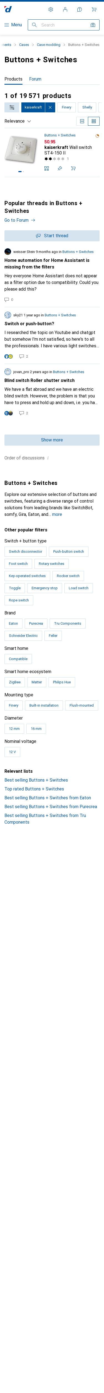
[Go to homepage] (8, 9)
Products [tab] (13, 79)
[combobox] (11, 107)
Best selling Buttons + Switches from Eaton (47, 797)
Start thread (56, 235)
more (57, 514)
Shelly (87, 107)
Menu (16, 24)
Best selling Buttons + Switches (36, 780)
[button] (97, 136)
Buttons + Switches (60, 135)
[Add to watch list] (60, 168)
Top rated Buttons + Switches (34, 789)
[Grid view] (82, 121)
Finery (66, 107)
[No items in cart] (94, 9)
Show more (52, 440)
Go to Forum (16, 220)
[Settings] (50, 9)
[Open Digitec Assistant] (79, 9)
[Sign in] (65, 9)
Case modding (48, 45)
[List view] (94, 121)
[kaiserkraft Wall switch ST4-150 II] (52, 152)
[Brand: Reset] (50, 107)
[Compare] (46, 168)
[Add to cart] (73, 168)
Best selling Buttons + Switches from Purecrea (50, 806)
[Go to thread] (52, 275)
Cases (24, 45)
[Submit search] (34, 25)
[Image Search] (93, 24)
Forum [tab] (35, 79)
